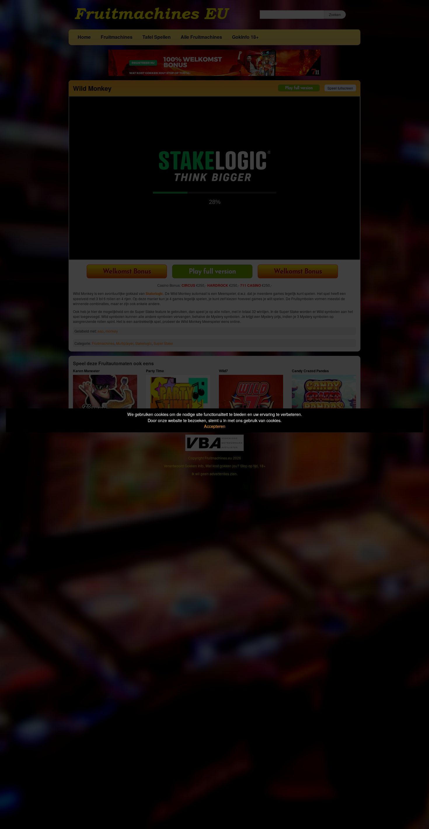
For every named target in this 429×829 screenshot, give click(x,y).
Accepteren (214, 426)
